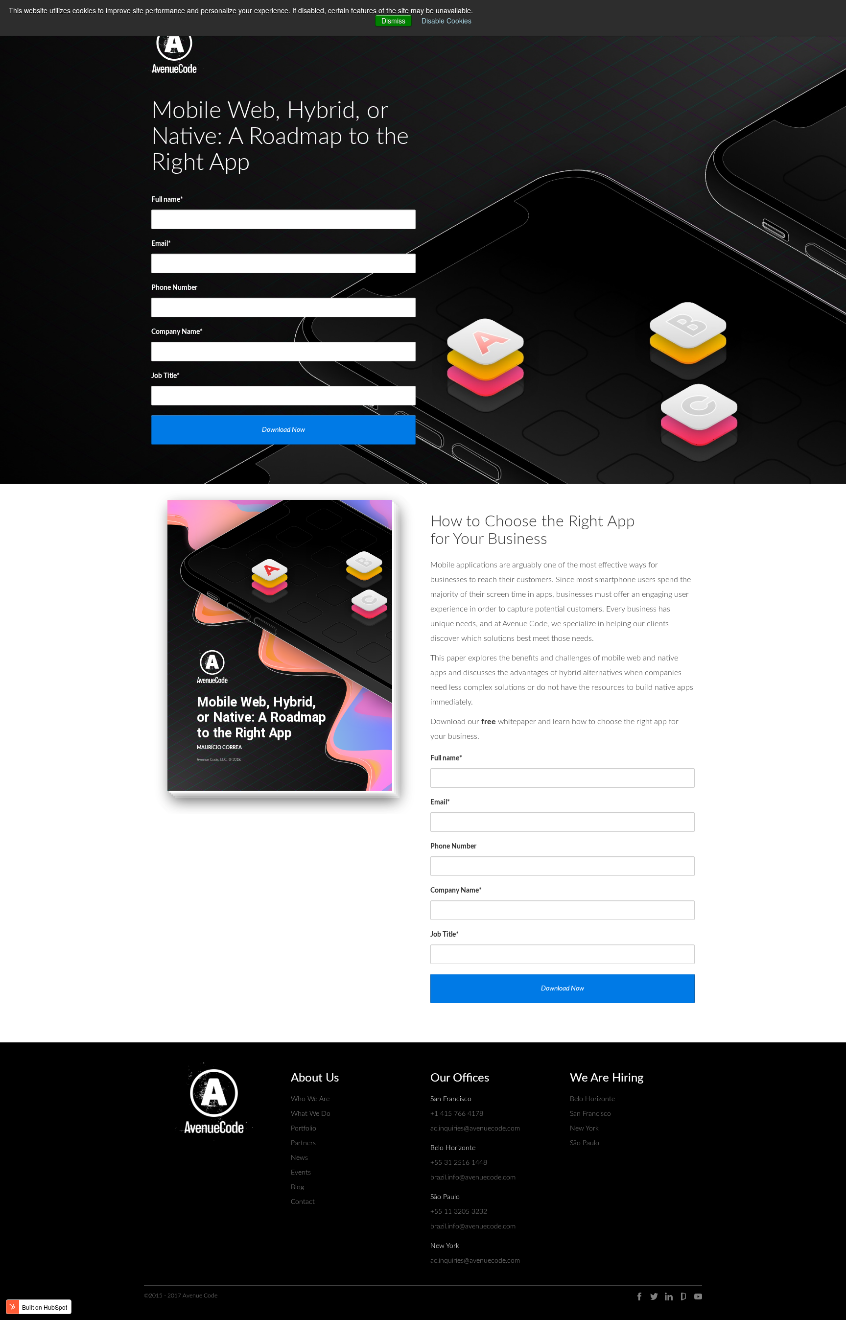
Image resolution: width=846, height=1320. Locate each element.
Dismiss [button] (393, 20)
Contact (303, 1202)
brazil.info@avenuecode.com (473, 1177)
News (299, 1158)
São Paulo (584, 1143)
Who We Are (310, 1099)
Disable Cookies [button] (446, 20)
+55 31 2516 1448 (458, 1162)
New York (584, 1128)
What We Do (310, 1113)
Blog (297, 1187)
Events (301, 1172)
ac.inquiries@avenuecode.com (475, 1128)
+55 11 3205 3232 (458, 1211)
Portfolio (303, 1128)
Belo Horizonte (592, 1099)
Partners (303, 1143)
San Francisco (590, 1113)
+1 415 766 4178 (456, 1113)
